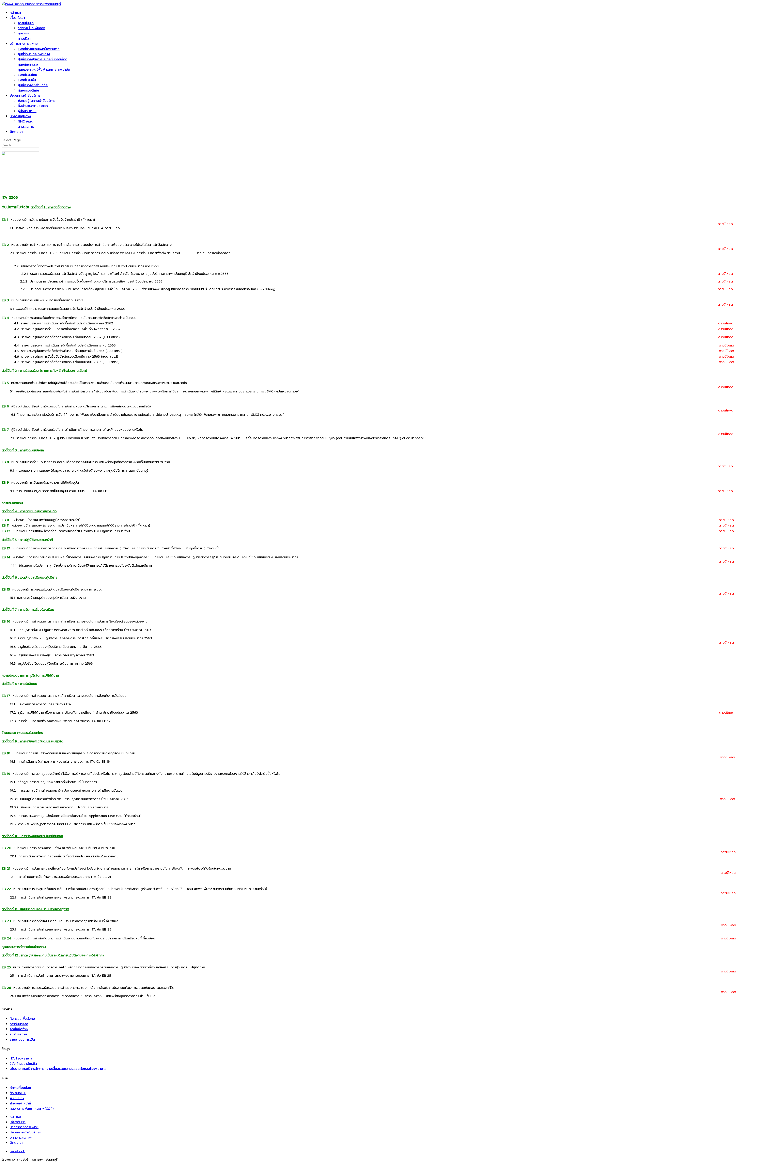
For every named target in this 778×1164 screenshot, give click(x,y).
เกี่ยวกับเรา (17, 17)
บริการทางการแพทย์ (24, 43)
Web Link (17, 1098)
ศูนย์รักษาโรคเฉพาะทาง (34, 53)
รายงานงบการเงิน (22, 1039)
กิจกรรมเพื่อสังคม (22, 1018)
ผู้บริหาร (23, 33)
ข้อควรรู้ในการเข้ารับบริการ (37, 100)
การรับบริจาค (19, 1023)
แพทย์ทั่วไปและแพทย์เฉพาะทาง (39, 48)
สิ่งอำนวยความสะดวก (33, 105)
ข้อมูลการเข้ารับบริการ (25, 95)
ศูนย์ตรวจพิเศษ (28, 90)
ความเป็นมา (26, 23)
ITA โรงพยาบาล (21, 1058)
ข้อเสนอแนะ (18, 1093)
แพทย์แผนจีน (27, 79)
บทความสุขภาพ (20, 116)
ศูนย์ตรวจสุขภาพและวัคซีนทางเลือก (42, 59)
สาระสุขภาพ (26, 126)
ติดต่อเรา (16, 131)
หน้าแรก (15, 12)
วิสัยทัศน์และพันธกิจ (31, 28)
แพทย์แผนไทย (27, 74)
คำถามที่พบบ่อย (20, 1087)
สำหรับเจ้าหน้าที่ (20, 1103)
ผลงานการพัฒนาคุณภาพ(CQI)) (32, 1108)
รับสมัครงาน (18, 1034)
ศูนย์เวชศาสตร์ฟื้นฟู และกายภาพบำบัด (44, 69)
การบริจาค (25, 38)
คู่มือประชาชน (27, 111)
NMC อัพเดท (26, 121)
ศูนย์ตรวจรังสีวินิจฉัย (33, 85)
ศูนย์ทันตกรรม (28, 64)
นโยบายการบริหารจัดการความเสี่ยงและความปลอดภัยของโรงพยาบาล (58, 1068)
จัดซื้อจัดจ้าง (19, 1029)
